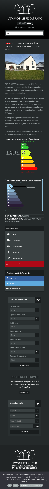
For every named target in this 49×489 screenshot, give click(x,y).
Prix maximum (15, 339)
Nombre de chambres (18, 356)
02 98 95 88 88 (25, 23)
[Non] (46, 480)
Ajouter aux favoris (14, 264)
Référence (14, 323)
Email (34, 468)
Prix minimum (15, 331)
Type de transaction (17, 315)
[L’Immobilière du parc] (24, 9)
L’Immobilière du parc (25, 18)
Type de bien (15, 306)
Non (15, 485)
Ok (10, 485)
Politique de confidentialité (31, 485)
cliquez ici (24, 392)
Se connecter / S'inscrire (25, 27)
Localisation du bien (17, 348)
